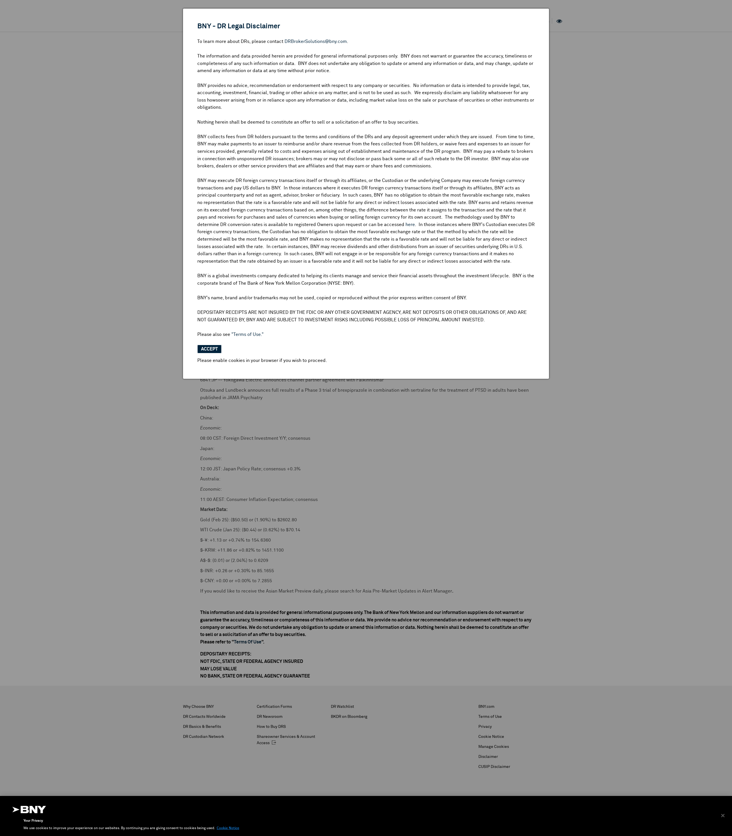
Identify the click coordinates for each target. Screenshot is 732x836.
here (410, 224)
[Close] (723, 815)
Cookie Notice (228, 828)
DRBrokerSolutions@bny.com (316, 41)
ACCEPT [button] (209, 349)
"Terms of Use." (247, 334)
